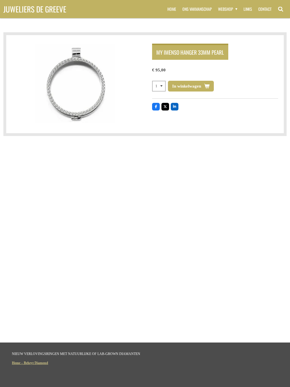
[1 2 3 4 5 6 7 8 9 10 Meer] (159, 86)
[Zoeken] (281, 9)
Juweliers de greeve (34, 9)
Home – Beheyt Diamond (30, 363)
